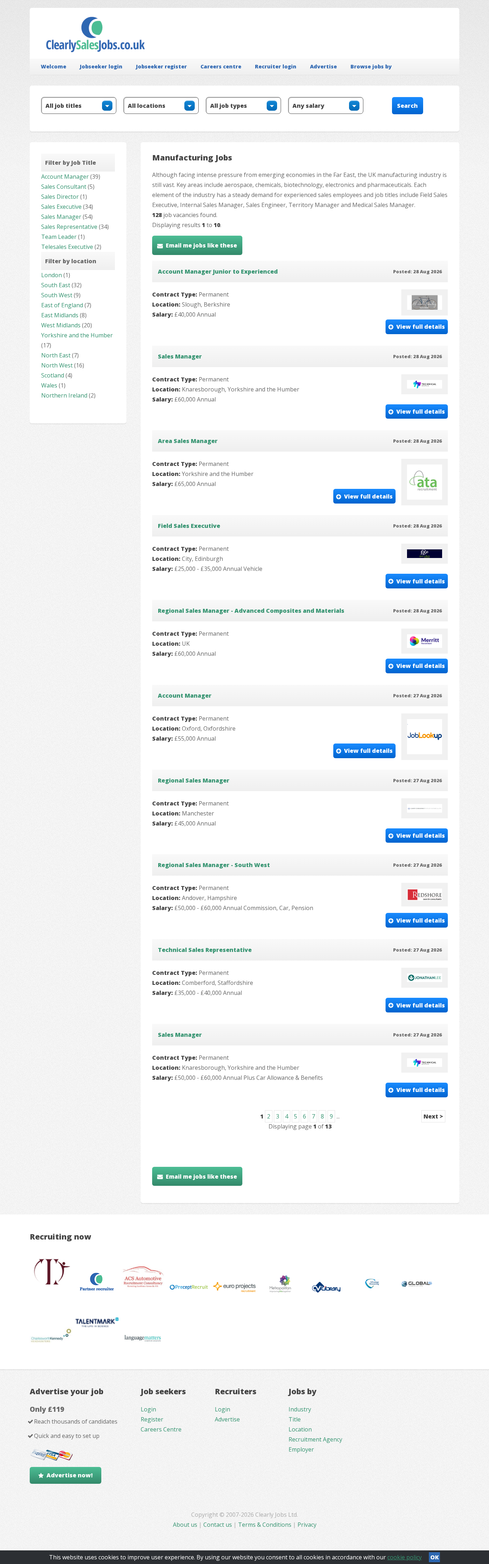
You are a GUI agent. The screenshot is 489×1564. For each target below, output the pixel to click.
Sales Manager (61, 217)
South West (56, 295)
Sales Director (60, 197)
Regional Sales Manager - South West (214, 865)
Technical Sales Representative (205, 950)
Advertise (323, 66)
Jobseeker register (161, 66)
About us (186, 1525)
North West (57, 365)
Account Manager (65, 177)
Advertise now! (70, 1475)
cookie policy (404, 1557)
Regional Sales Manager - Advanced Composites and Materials (251, 611)
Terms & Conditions (264, 1525)
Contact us (218, 1525)
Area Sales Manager (188, 441)
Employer (301, 1449)
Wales (49, 385)
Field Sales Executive (189, 526)
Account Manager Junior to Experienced (218, 271)
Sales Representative (69, 227)
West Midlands (61, 325)
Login (148, 1409)
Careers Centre (161, 1429)
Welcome (53, 66)
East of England (62, 305)
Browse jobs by (371, 66)
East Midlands (59, 315)
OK (434, 1557)
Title (295, 1419)
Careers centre (220, 66)
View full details (420, 327)
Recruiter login (275, 66)
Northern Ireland (64, 395)
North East (56, 355)
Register (152, 1419)
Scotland (52, 375)
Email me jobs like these (201, 245)
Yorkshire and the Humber (77, 335)
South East (55, 285)
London (51, 275)
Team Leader (59, 237)
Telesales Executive (67, 247)
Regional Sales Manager (193, 780)
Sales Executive (61, 207)
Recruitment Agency (315, 1439)
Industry (300, 1409)
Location (300, 1429)
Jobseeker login (101, 66)
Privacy (306, 1525)
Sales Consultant (63, 187)
